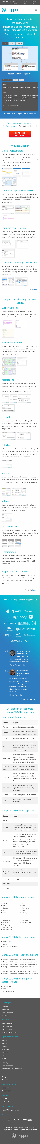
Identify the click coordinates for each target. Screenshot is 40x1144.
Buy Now (5, 1080)
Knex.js (4, 1058)
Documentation (6, 1)
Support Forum (15, 2)
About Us (26, 2)
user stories (31, 699)
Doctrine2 (5, 1043)
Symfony (5, 1062)
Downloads (5, 1009)
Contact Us (34, 2)
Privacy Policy (6, 1091)
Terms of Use (6, 1088)
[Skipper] (10, 10)
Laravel (4, 1046)
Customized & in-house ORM (12, 1068)
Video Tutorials (7, 1026)
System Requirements (9, 1032)
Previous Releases (8, 1012)
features (35, 289)
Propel (4, 1055)
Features (5, 1006)
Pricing (4, 1077)
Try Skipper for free (11, 125)
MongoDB (5, 1049)
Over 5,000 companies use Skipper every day (20, 601)
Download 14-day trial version (20, 123)
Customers (5, 1015)
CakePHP (5, 1052)
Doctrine (5, 1040)
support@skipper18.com (10, 1110)
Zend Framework (7, 1065)
